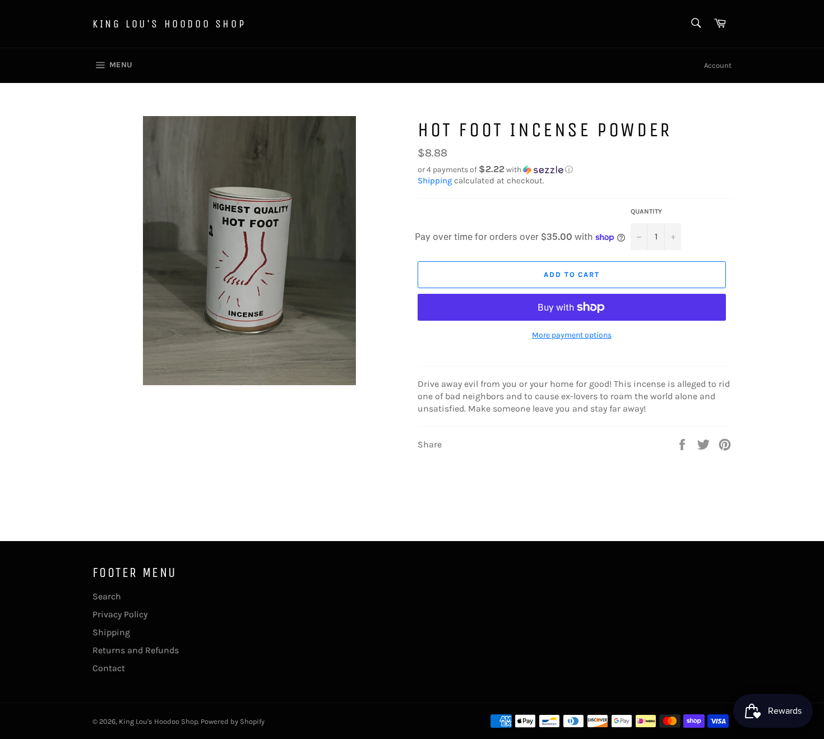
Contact (108, 668)
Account (718, 65)
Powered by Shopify (233, 721)
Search (106, 596)
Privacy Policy (119, 614)
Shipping (435, 180)
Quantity (646, 211)
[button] (575, 169)
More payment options (572, 335)
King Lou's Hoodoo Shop (169, 23)
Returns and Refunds (135, 650)
